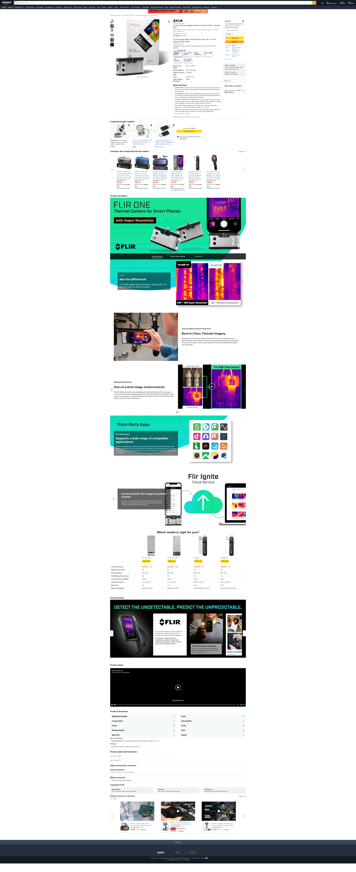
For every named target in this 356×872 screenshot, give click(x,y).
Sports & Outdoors (175, 7)
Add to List (227, 81)
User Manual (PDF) (116, 756)
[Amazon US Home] (160, 853)
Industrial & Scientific (115, 15)
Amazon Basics (29, 7)
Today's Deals (77, 7)
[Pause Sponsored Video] (152, 815)
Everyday (214, 7)
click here (156, 741)
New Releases (49, 7)
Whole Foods (68, 7)
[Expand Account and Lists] (337, 3)
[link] (142, 131)
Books (85, 7)
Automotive (145, 7)
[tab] (157, 256)
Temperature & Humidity (141, 15)
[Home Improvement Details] (163, 7)
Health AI (10, 7)
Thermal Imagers (153, 15)
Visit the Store (231, 654)
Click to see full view (143, 77)
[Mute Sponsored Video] (152, 818)
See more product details (182, 113)
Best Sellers (39, 7)
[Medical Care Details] (23, 7)
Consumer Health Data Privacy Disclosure (179, 858)
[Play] (111, 705)
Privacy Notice (164, 858)
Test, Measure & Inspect (128, 15)
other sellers (195, 46)
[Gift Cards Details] (95, 7)
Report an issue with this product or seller (187, 117)
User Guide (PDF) (115, 760)
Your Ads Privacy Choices (198, 858)
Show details (183, 139)
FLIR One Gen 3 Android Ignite (121, 672)
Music (116, 7)
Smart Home (186, 7)
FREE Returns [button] (177, 44)
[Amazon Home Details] (129, 7)
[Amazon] (6, 2)
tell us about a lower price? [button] (130, 746)
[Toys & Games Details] (140, 7)
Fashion (103, 7)
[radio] (112, 21)
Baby (166, 7)
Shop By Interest (197, 7)
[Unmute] (244, 705)
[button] (4, 7)
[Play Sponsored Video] (178, 811)
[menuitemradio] (241, 705)
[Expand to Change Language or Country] (323, 3)
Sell (98, 7)
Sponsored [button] (112, 798)
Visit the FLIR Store (179, 23)
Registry (110, 7)
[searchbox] (165, 3)
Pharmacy (206, 7)
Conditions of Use (154, 858)
